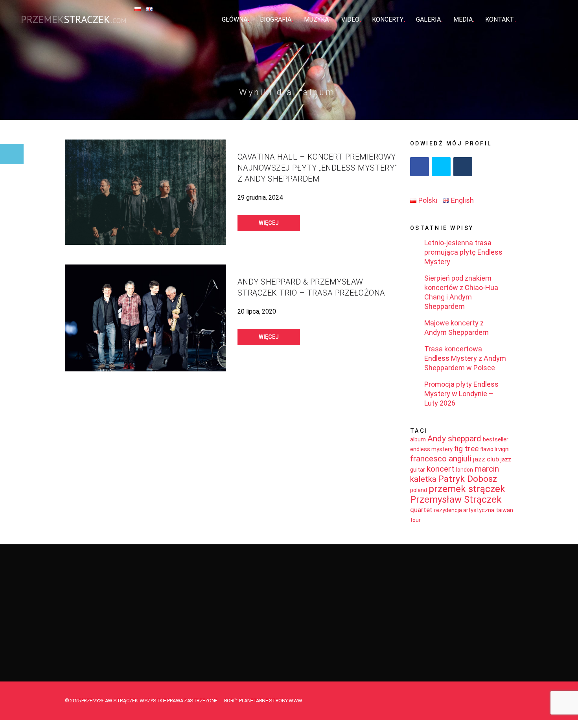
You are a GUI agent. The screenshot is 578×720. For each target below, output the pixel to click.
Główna (234, 19)
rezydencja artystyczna (464, 510)
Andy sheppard (454, 438)
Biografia (275, 19)
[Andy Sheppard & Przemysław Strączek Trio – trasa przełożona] (145, 318)
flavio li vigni (495, 449)
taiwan (504, 510)
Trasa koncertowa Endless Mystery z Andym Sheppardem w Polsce (465, 358)
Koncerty (387, 19)
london (464, 470)
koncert (441, 469)
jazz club (486, 459)
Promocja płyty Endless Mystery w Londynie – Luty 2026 (461, 393)
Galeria (428, 19)
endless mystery (431, 449)
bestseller (495, 439)
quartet (421, 510)
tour (415, 520)
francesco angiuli (440, 458)
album (418, 439)
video (350, 19)
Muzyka (316, 19)
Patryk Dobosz (467, 479)
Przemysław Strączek (456, 499)
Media (463, 19)
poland (418, 490)
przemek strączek (467, 488)
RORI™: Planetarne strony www (263, 700)
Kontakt (499, 19)
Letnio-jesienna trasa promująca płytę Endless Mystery (463, 252)
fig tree (466, 448)
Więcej (269, 223)
